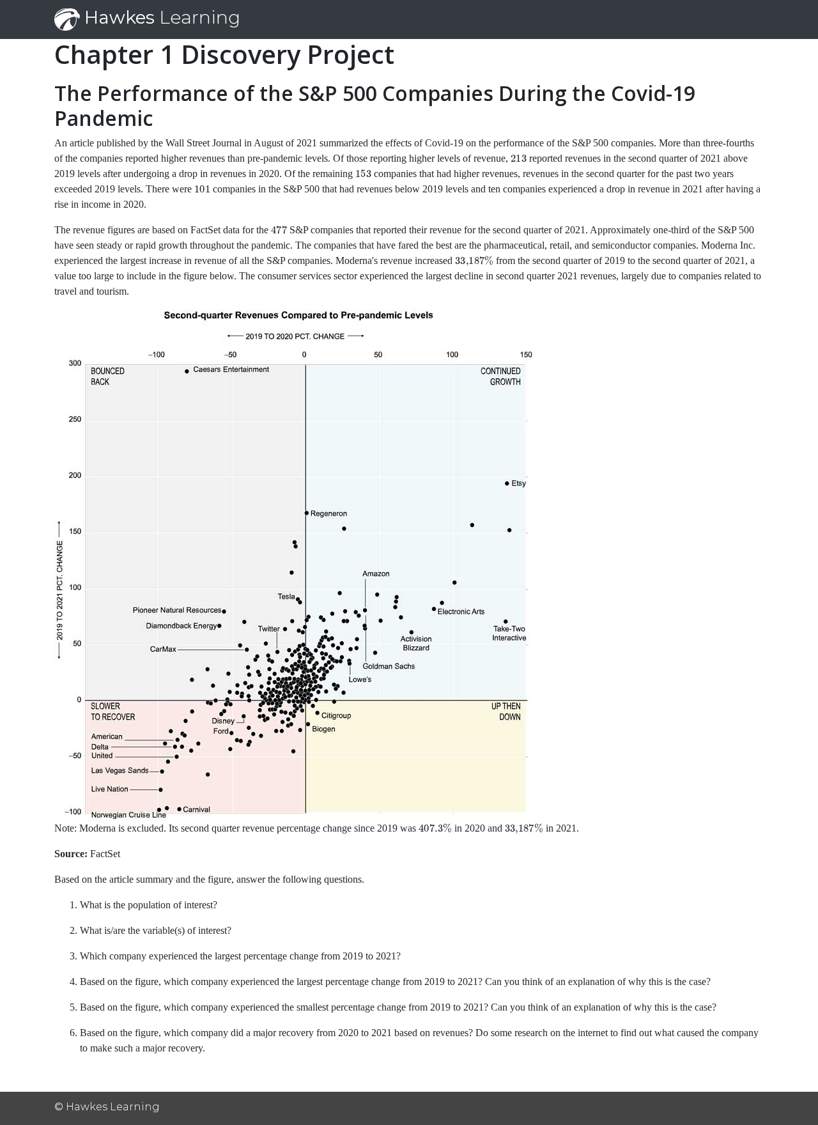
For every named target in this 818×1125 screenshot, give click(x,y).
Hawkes (160, 17)
